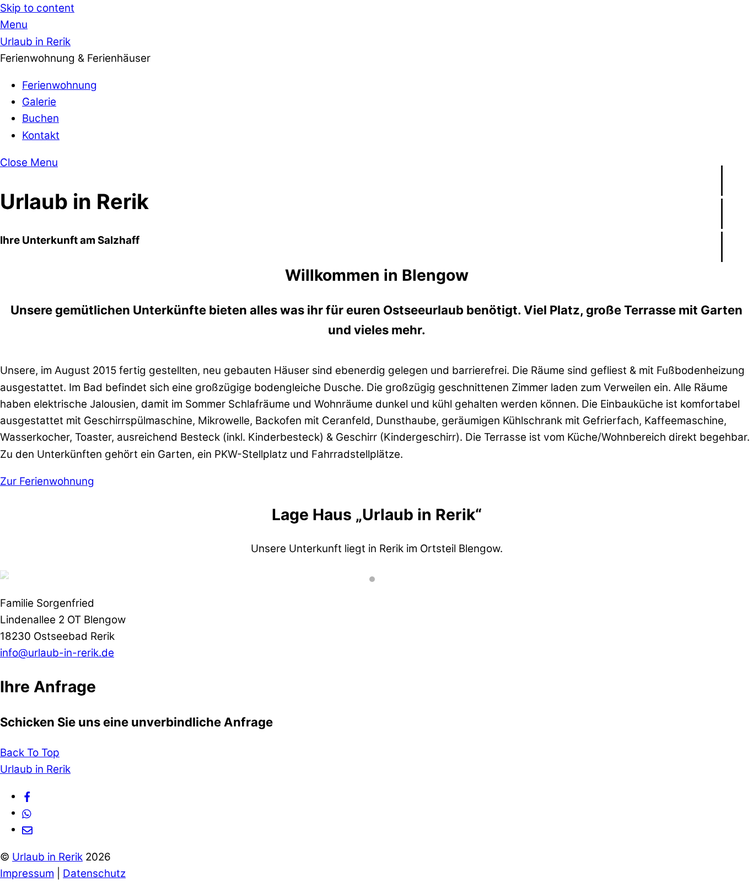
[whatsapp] (27, 812)
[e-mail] (27, 829)
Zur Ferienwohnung (47, 481)
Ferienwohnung (59, 85)
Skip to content (37, 8)
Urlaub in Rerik (47, 857)
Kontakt (41, 135)
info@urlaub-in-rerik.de (57, 652)
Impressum (27, 873)
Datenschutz (94, 873)
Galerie (39, 101)
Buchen (40, 118)
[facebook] (27, 796)
